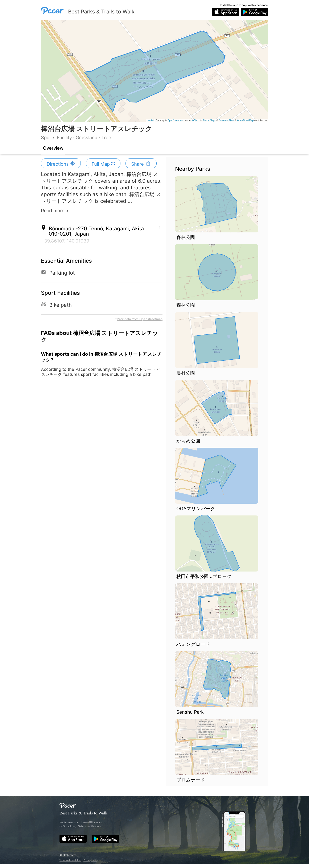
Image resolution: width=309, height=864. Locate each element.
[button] (61, 163)
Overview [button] (53, 148)
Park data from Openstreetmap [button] (139, 319)
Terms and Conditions (70, 860)
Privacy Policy (90, 860)
